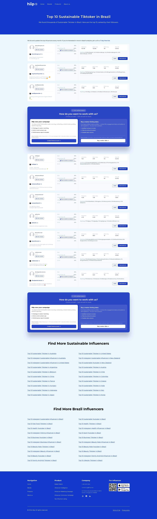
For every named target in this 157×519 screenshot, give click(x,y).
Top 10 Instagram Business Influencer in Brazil (44, 442)
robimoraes (35, 260)
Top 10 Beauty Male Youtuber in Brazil (92, 447)
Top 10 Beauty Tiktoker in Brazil (90, 451)
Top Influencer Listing (61, 499)
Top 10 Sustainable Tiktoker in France (41, 381)
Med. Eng (106, 47)
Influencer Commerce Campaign (64, 495)
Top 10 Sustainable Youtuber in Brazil (92, 419)
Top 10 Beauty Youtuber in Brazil (39, 456)
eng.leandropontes (37, 73)
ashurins (34, 222)
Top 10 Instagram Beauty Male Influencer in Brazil (96, 442)
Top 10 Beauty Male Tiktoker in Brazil (40, 447)
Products (58, 4)
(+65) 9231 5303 (86, 484)
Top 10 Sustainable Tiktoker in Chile (91, 372)
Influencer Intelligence (61, 488)
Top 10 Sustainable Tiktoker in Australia (41, 353)
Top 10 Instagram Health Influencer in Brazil (94, 428)
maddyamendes (36, 93)
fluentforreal (35, 241)
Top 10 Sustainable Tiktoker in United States (94, 353)
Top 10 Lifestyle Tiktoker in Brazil (90, 460)
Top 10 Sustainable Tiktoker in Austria (92, 367)
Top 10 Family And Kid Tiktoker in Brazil (42, 460)
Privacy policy (126, 510)
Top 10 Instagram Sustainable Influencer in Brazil (45, 419)
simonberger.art (36, 54)
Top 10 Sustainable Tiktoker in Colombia (93, 376)
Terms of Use (116, 510)
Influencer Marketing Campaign (64, 491)
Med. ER (117, 47)
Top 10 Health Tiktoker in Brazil (89, 424)
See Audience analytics (67, 50)
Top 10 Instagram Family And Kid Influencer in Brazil (97, 456)
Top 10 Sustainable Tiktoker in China (40, 376)
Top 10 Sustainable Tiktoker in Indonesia (42, 390)
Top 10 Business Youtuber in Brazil (39, 437)
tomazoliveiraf (36, 203)
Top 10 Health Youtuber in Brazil (39, 428)
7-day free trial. (105, 40)
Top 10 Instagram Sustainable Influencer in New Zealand (99, 358)
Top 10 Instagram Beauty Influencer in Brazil (43, 451)
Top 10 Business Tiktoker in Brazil (90, 437)
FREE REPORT (122, 58)
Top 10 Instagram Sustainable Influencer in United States (48, 363)
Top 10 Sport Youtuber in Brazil (89, 433)
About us (67, 4)
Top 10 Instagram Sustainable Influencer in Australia (46, 358)
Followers (83, 47)
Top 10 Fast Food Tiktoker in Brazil (39, 424)
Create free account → (54, 140)
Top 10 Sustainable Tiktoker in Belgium (41, 372)
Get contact (40, 49)
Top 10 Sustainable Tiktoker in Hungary (41, 386)
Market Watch (59, 484)
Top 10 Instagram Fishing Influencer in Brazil (43, 433)
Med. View (95, 47)
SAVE (114, 58)
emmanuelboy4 (36, 184)
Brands (49, 4)
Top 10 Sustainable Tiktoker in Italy (91, 390)
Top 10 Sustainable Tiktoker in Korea (91, 395)
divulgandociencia (37, 280)
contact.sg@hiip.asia (87, 487)
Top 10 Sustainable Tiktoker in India (91, 386)
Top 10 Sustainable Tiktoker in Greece (92, 381)
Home (42, 4)
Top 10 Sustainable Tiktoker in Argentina (42, 367)
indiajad (34, 164)
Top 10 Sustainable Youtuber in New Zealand (94, 363)
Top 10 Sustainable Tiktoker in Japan (40, 395)
